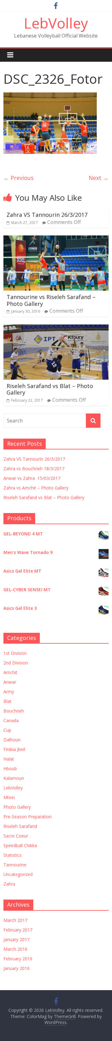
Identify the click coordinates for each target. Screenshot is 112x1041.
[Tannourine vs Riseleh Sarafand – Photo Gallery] (56, 239)
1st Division (15, 653)
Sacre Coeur (15, 836)
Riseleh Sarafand (20, 826)
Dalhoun (12, 740)
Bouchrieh (13, 711)
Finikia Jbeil (14, 749)
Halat (8, 759)
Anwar (9, 682)
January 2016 (16, 968)
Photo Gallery (17, 807)
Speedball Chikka (20, 845)
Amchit (10, 672)
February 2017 (17, 930)
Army (8, 692)
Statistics (12, 855)
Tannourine (14, 865)
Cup (7, 730)
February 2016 (17, 959)
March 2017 (15, 920)
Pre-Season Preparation (27, 817)
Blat (7, 701)
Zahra (9, 884)
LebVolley (56, 23)
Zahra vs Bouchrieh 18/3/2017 (33, 468)
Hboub (10, 768)
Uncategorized (18, 874)
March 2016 (15, 949)
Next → (99, 177)
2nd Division (15, 663)
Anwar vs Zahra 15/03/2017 (31, 478)
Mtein (9, 797)
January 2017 (16, 939)
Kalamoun (13, 778)
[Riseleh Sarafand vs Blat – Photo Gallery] (56, 328)
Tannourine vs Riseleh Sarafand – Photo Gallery (51, 300)
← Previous (18, 177)
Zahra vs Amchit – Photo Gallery (35, 488)
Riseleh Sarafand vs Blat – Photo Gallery (50, 389)
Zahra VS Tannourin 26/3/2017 (47, 214)
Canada (11, 720)
